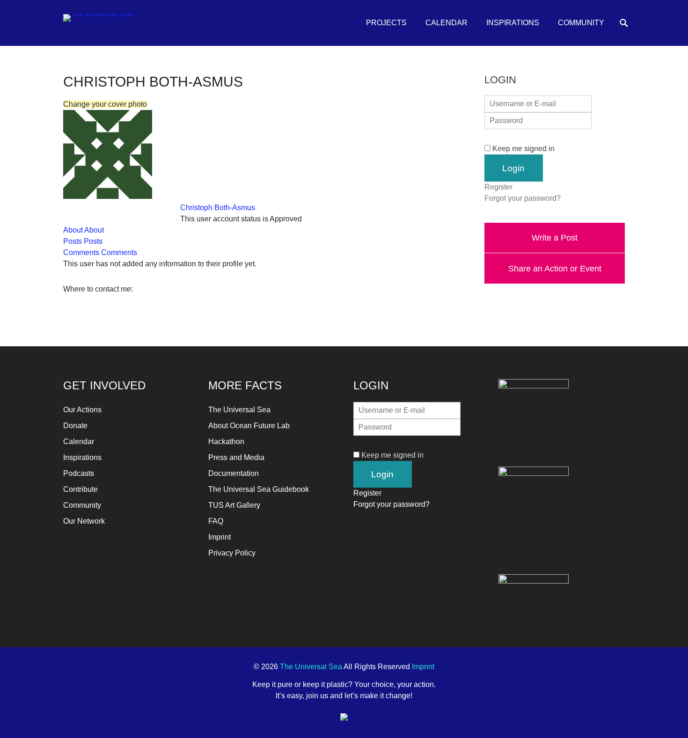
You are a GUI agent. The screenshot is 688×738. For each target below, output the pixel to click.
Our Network (84, 521)
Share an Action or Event (554, 268)
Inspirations (512, 23)
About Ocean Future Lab (249, 426)
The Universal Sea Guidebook (258, 489)
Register (498, 187)
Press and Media (236, 457)
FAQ (215, 521)
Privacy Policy (232, 553)
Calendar (446, 23)
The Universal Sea (239, 410)
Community (581, 23)
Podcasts (78, 473)
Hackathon (226, 442)
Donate (75, 426)
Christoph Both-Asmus (217, 208)
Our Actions (82, 410)
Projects (386, 23)
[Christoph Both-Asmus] (107, 196)
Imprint (219, 537)
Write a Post (555, 237)
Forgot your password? (522, 198)
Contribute (80, 489)
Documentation (233, 473)
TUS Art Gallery (234, 505)
